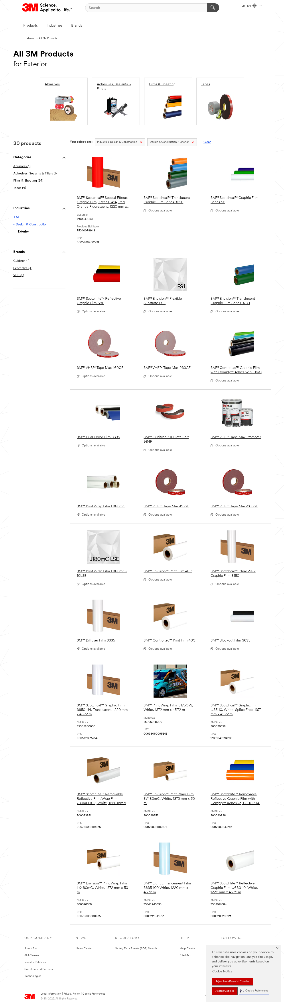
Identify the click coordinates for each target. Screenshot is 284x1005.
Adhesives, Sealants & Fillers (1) (35, 173)
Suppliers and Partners (38, 969)
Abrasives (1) (21, 166)
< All (16, 217)
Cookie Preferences (94, 994)
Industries (54, 25)
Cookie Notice (222, 971)
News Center (84, 948)
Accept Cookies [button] (224, 991)
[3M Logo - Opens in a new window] (47, 7)
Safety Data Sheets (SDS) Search (136, 948)
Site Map (185, 955)
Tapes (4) (19, 188)
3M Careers (31, 955)
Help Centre (187, 948)
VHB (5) (18, 275)
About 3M (30, 948)
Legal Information (51, 994)
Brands (76, 25)
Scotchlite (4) (22, 268)
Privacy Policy (72, 994)
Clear (207, 142)
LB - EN (246, 6)
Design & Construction (117, 142)
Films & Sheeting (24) (28, 180)
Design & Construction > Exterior (169, 142)
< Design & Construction (30, 224)
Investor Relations (35, 962)
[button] (254, 991)
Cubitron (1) (21, 261)
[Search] (213, 7)
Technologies (32, 976)
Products (30, 25)
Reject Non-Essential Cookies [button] (232, 981)
